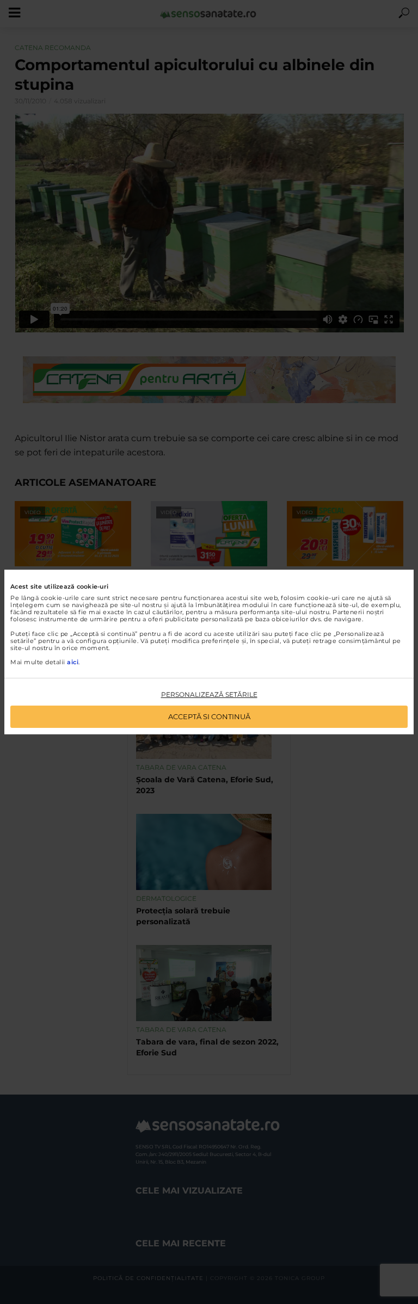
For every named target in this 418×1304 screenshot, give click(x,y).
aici (72, 662)
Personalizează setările (209, 694)
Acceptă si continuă (209, 716)
